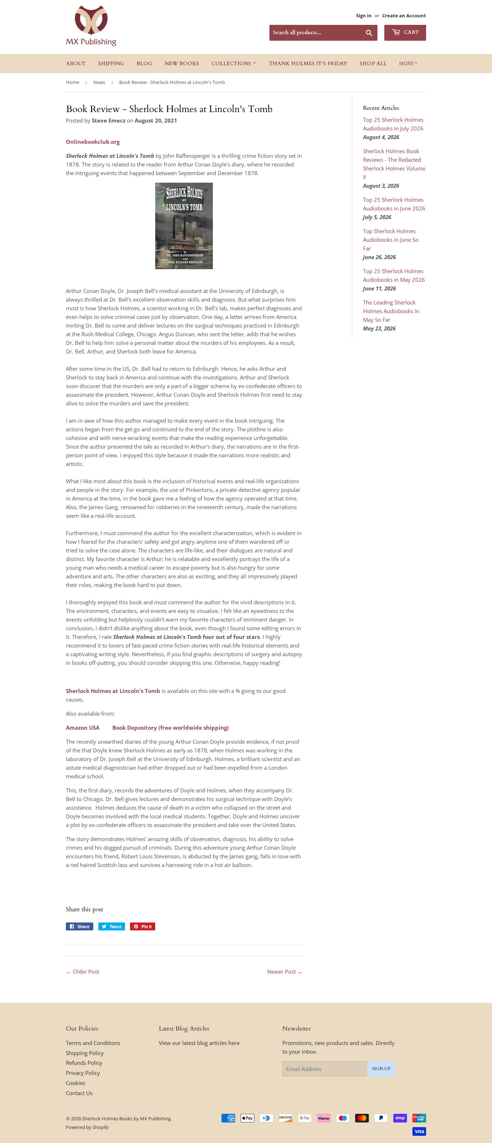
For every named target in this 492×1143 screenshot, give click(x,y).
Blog (144, 63)
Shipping (111, 63)
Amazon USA (82, 727)
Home (72, 82)
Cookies (75, 1082)
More (406, 63)
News (99, 82)
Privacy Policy (83, 1072)
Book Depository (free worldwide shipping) (170, 727)
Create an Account (404, 15)
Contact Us (79, 1093)
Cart (410, 32)
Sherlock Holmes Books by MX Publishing (126, 1118)
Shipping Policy (85, 1053)
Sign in (364, 15)
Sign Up (381, 1069)
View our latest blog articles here (199, 1042)
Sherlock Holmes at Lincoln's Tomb (113, 690)
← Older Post (82, 971)
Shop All (373, 63)
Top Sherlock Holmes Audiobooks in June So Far (391, 239)
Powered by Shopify (87, 1127)
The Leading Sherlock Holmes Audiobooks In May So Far (391, 311)
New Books (182, 63)
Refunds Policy (84, 1062)
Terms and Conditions (93, 1042)
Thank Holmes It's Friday (308, 63)
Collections (231, 63)
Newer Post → (285, 971)
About (76, 63)
